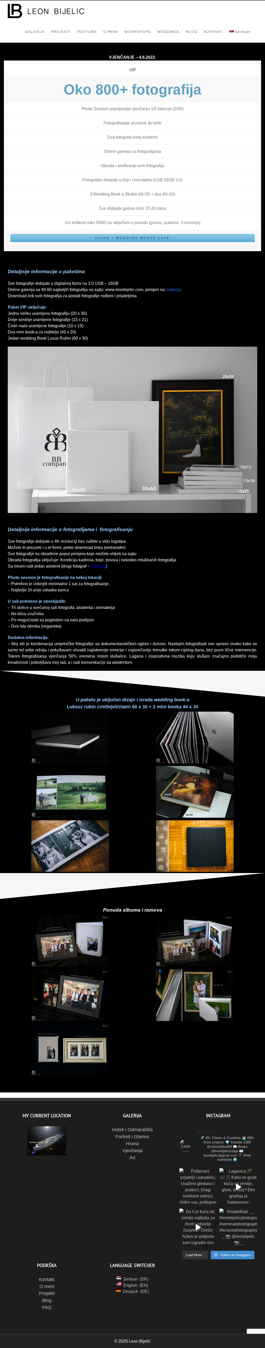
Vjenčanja (132, 1150)
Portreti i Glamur (132, 1136)
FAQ (46, 1307)
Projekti (47, 1293)
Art (132, 1157)
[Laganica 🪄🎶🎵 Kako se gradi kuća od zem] (238, 1187)
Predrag (98, 566)
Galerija (174, 289)
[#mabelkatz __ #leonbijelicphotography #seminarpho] (238, 1227)
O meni (46, 1286)
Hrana (132, 1143)
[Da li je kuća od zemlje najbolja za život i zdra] (198, 1227)
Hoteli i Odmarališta (132, 1129)
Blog (46, 1300)
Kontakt (47, 1279)
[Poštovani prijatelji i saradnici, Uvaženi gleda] (198, 1187)
